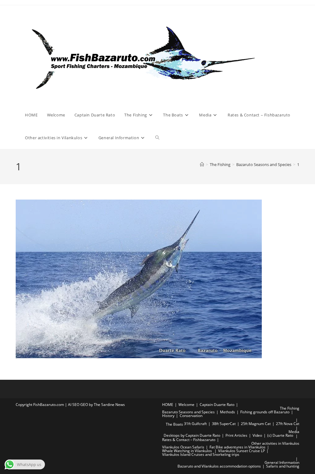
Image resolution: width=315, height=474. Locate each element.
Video (257, 435)
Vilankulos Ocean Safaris (183, 447)
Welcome (186, 404)
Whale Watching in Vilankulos (187, 450)
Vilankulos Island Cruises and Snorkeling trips (200, 454)
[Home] (202, 164)
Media (294, 431)
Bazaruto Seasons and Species (188, 412)
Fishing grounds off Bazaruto (264, 412)
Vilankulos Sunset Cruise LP (241, 450)
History (168, 415)
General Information (282, 462)
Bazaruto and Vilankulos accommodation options (219, 466)
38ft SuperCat (224, 423)
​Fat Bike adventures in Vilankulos (237, 447)
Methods (227, 412)
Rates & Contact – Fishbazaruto (188, 439)
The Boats (174, 424)
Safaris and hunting (282, 466)
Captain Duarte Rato (217, 404)
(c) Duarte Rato (280, 435)
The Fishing (289, 408)
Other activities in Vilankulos (275, 443)
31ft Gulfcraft (195, 423)
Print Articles (236, 435)
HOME (167, 404)
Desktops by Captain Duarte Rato (192, 435)
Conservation (191, 415)
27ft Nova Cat (287, 423)
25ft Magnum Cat (256, 423)
